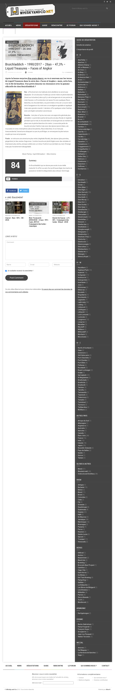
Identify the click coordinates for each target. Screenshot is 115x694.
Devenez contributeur (101, 680)
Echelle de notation (84, 45)
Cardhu (80, 137)
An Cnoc (81, 70)
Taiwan (80, 458)
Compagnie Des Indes (37, 204)
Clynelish (81, 141)
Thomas (30, 72)
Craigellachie (83, 149)
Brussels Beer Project (86, 565)
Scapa (80, 372)
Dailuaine (81, 154)
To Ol (80, 600)
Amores (81, 648)
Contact (9, 31)
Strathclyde (82, 380)
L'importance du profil (85, 49)
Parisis (80, 595)
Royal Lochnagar (84, 370)
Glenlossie (82, 242)
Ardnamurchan (83, 77)
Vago (80, 655)
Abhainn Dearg (83, 65)
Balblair (81, 90)
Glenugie (81, 254)
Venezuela (82, 542)
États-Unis (82, 435)
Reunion (81, 532)
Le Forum (71, 25)
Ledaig (80, 305)
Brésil (80, 495)
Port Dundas (82, 360)
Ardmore (81, 75)
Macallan (81, 324)
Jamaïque (81, 519)
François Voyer (83, 629)
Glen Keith (81, 197)
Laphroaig (81, 302)
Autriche (81, 431)
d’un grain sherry (35, 78)
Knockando (82, 297)
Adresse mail (36, 683)
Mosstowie (82, 337)
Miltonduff (82, 332)
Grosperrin (82, 632)
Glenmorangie (83, 244)
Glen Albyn (82, 187)
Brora (80, 119)
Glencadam (82, 214)
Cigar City (81, 570)
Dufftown (81, 166)
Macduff (81, 327)
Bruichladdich (12, 42)
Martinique (82, 522)
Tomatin (81, 400)
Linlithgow (82, 310)
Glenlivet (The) (83, 237)
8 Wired (80, 553)
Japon (80, 445)
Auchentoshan (83, 82)
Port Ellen (81, 363)
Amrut (9, 204)
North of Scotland (84, 348)
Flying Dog (82, 580)
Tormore (81, 405)
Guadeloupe (82, 507)
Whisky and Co (11, 689)
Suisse (80, 455)
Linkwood (81, 307)
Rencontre (56, 25)
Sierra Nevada (83, 597)
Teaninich (81, 395)
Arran (80, 80)
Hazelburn (81, 267)
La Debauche (82, 585)
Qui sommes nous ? (89, 25)
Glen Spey (81, 207)
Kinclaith (81, 292)
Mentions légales (84, 680)
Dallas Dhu (82, 156)
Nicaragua (82, 524)
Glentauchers (83, 249)
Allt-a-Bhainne (83, 67)
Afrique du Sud (83, 421)
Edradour (81, 180)
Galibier (81, 582)
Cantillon (81, 567)
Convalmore (82, 144)
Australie (81, 428)
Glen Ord (81, 202)
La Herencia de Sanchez (87, 653)
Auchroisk (81, 85)
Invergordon (82, 280)
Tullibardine (82, 407)
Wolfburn (81, 410)
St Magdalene (83, 377)
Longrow (81, 322)
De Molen (81, 575)
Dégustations (31, 25)
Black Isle (81, 560)
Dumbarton (82, 169)
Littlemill (81, 312)
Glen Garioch (82, 192)
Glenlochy (81, 239)
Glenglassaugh (83, 229)
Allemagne (82, 423)
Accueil (8, 25)
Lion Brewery (82, 590)
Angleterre (82, 426)
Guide (44, 25)
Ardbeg (80, 72)
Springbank (82, 375)
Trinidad (81, 539)
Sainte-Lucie (82, 534)
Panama (81, 527)
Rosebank (81, 368)
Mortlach (81, 334)
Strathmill (81, 385)
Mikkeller (81, 592)
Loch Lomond (83, 314)
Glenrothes (82, 247)
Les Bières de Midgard (86, 587)
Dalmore (81, 159)
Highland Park (83, 270)
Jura (79, 285)
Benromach (82, 107)
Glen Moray (82, 200)
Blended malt (83, 471)
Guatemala (82, 509)
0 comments (69, 72)
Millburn (81, 329)
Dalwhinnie (82, 161)
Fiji (79, 502)
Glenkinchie (82, 234)
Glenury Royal (83, 256)
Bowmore (81, 114)
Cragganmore (83, 146)
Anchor (80, 555)
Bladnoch (81, 109)
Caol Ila (80, 132)
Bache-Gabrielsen (84, 624)
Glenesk (81, 222)
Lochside (81, 317)
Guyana (80, 512)
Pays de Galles (83, 450)
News (18, 25)
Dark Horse (82, 572)
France (80, 438)
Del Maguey (82, 650)
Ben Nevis (81, 99)
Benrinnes (81, 104)
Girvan (80, 185)
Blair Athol (82, 112)
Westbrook (82, 602)
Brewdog (81, 563)
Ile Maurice (82, 517)
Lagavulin (81, 300)
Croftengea (82, 151)
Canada (81, 433)
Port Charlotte (83, 358)
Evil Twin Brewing (84, 577)
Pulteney (81, 365)
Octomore (81, 353)
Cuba (80, 500)
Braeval (80, 117)
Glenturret (81, 251)
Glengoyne (82, 232)
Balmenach (82, 94)
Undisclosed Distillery (86, 474)
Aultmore (81, 87)
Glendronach (82, 217)
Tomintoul (82, 402)
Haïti (79, 514)
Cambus (81, 127)
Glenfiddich (82, 227)
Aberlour (81, 62)
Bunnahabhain (83, 124)
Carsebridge (82, 139)
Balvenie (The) (83, 97)
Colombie (81, 497)
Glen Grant (82, 195)
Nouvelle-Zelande (84, 448)
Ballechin (81, 92)
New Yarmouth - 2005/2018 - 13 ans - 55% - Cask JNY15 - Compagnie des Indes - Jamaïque (39, 222)
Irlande (80, 443)
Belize (80, 490)
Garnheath (82, 182)
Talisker (81, 387)
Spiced (80, 537)
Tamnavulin (82, 392)
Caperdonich (82, 134)
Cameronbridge (84, 129)
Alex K (108, 689)
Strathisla (81, 382)
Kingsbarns (82, 295)
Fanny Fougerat (83, 627)
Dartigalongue (83, 613)
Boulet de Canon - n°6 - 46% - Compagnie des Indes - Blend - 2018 (61, 220)
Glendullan (82, 219)
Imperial (81, 272)
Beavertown (82, 558)
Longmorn (82, 319)
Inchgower (82, 275)
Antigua (81, 485)
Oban (80, 350)
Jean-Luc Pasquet (84, 634)
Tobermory (82, 397)
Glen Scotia (82, 204)
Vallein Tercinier (84, 637)
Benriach (81, 102)
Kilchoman (82, 287)
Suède (80, 453)
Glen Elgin (81, 190)
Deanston (81, 164)
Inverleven (81, 282)
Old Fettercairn (83, 355)
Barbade (81, 487)
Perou (80, 529)
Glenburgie (82, 212)
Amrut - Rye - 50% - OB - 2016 (14, 219)
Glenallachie (82, 209)
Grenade (81, 505)
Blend (56, 204)
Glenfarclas (82, 224)
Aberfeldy (81, 60)
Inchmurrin (82, 277)
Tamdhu (81, 390)
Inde (79, 440)
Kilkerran (81, 290)
